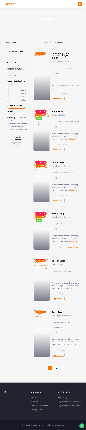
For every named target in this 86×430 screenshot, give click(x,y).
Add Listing (62, 397)
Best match (60, 43)
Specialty (11, 117)
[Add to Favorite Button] (78, 53)
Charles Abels (59, 162)
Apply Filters (18, 138)
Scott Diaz (57, 312)
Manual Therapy (16, 127)
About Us (35, 397)
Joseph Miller (58, 261)
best (11, 121)
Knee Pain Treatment (18, 124)
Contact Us (36, 401)
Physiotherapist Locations (69, 405)
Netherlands (58, 327)
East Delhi (57, 73)
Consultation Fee (14, 105)
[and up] (12, 91)
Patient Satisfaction (16, 81)
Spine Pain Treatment (18, 130)
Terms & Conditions (39, 405)
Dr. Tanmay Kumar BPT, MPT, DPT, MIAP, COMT (61, 55)
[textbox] (13, 75)
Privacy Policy (36, 409)
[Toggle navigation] (26, 4)
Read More (74, 139)
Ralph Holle (57, 111)
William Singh (58, 213)
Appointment (58, 98)
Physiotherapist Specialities (69, 401)
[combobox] (16, 75)
